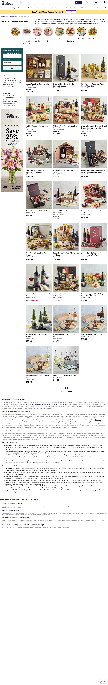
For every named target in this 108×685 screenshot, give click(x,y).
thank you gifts (41, 404)
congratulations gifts (29, 404)
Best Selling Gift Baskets (9, 86)
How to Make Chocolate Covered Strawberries (10, 102)
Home (3, 16)
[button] (4, 8)
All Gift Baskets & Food (9, 78)
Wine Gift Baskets (8, 84)
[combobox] (48, 2)
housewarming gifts (52, 404)
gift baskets (97, 420)
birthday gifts (64, 404)
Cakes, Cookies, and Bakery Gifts (12, 80)
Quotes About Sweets (9, 105)
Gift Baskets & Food (11, 16)
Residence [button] (8, 63)
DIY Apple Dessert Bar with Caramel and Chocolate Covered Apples (12, 97)
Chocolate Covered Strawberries (12, 82)
